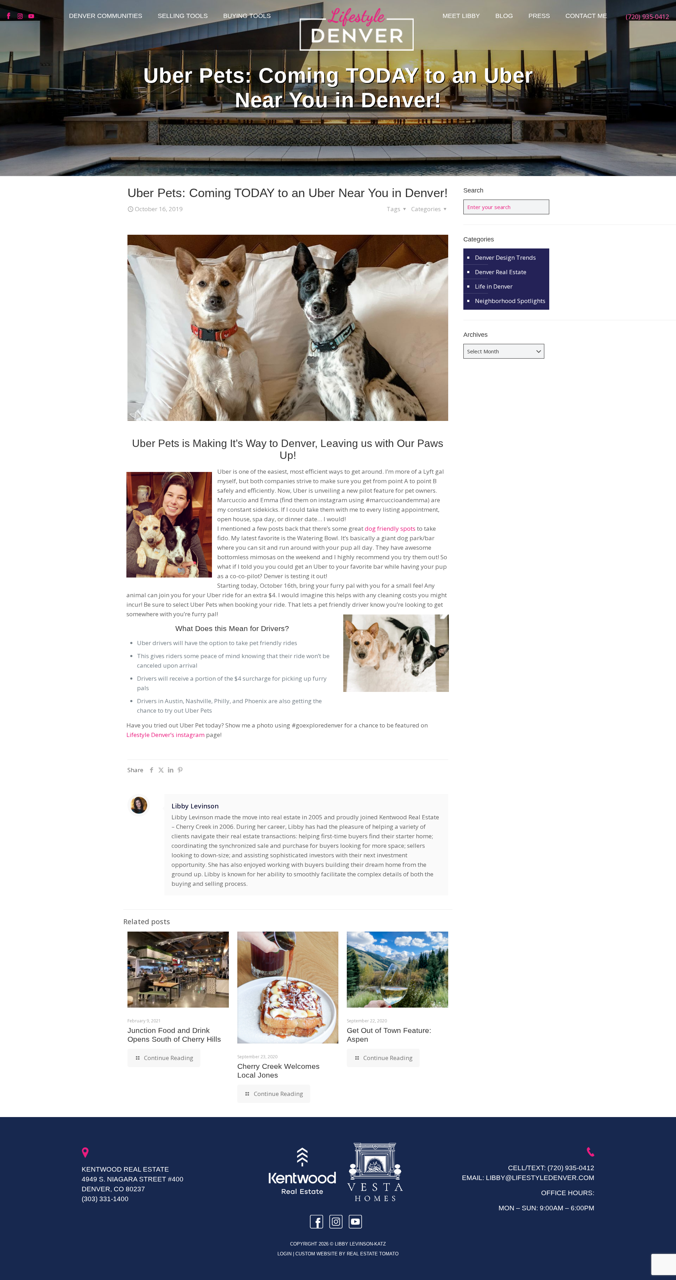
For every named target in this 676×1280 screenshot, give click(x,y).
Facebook (10, 16)
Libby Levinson (195, 805)
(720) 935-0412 (570, 1168)
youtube (31, 16)
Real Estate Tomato (373, 1253)
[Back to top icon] (642, 1265)
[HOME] (357, 29)
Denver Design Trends (505, 257)
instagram (21, 16)
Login (285, 1253)
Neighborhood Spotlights (510, 301)
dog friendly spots (390, 528)
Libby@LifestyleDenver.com (540, 1177)
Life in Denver (494, 286)
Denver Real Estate (500, 272)
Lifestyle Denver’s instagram (165, 735)
